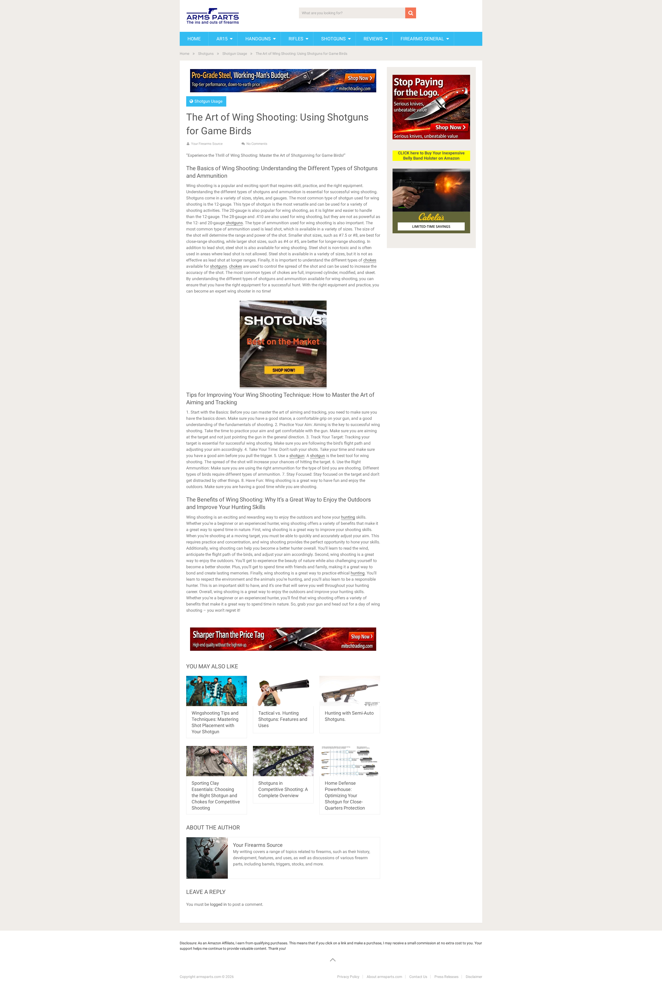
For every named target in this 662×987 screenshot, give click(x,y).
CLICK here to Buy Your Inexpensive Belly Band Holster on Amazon (431, 156)
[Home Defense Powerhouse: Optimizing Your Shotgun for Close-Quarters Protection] (349, 761)
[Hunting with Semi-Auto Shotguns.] (349, 691)
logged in (218, 904)
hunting (348, 517)
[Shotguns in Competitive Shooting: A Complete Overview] (283, 761)
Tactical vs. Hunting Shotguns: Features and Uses (282, 719)
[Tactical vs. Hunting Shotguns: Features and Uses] (283, 691)
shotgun (296, 455)
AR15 (222, 38)
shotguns (234, 222)
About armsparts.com (384, 977)
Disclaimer (474, 977)
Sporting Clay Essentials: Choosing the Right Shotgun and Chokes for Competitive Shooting (216, 795)
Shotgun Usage (234, 53)
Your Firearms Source (207, 144)
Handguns (258, 38)
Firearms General (422, 38)
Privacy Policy (348, 977)
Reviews (373, 38)
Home (194, 38)
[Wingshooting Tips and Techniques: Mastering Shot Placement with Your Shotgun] (216, 691)
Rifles (296, 38)
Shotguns (333, 38)
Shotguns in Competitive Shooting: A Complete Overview (283, 789)
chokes (369, 260)
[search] (410, 13)
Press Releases (446, 977)
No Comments (256, 144)
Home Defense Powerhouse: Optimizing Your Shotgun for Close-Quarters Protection (345, 795)
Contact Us (418, 977)
